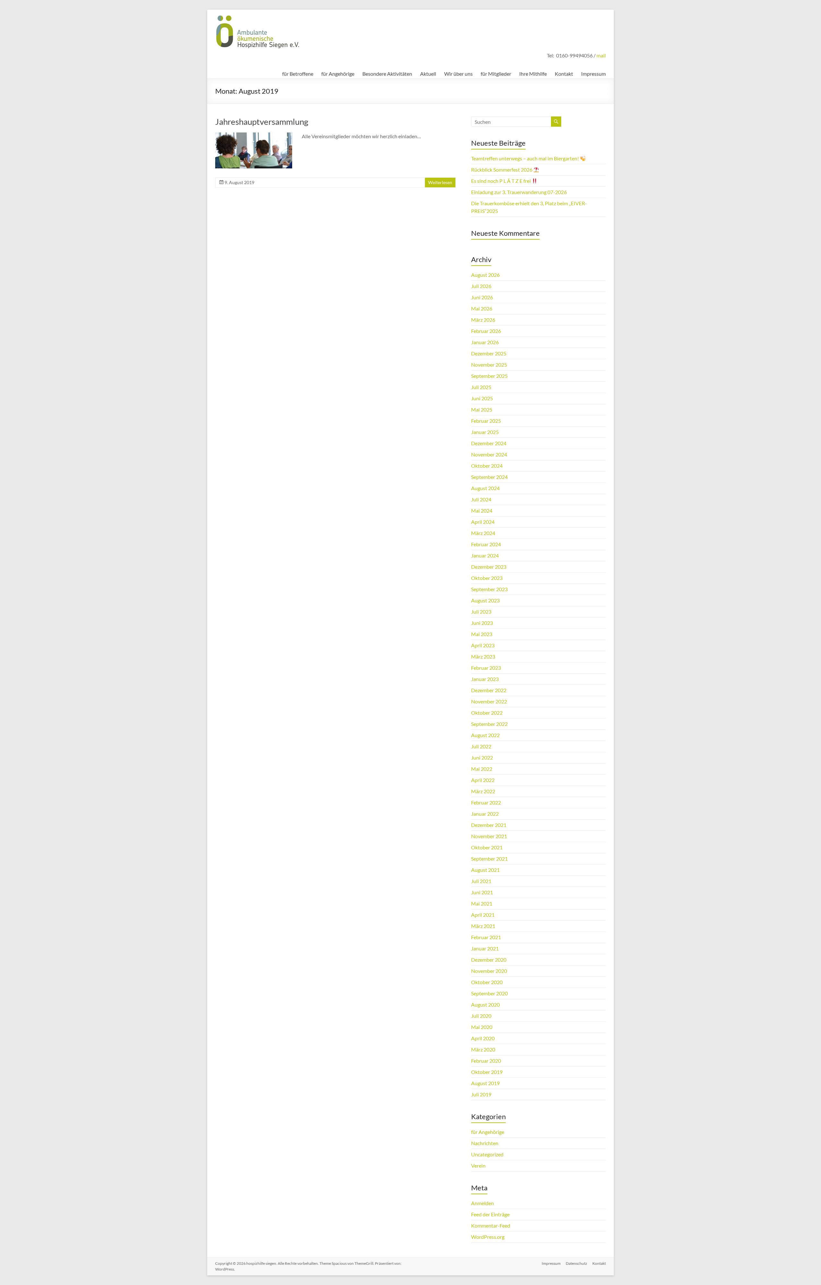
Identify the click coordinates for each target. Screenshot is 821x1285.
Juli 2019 (481, 1094)
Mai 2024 (481, 510)
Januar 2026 (485, 342)
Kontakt (564, 74)
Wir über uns (458, 74)
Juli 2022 (481, 746)
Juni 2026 (482, 297)
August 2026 (485, 275)
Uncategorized (487, 1154)
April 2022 (483, 780)
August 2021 (485, 870)
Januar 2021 (485, 948)
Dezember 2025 (488, 353)
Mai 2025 (481, 409)
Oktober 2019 (487, 1072)
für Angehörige (337, 74)
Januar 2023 (485, 679)
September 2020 (489, 993)
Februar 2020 (486, 1061)
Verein (478, 1165)
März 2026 (483, 320)
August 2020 (485, 1004)
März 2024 (483, 533)
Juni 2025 (482, 398)
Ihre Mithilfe (533, 74)
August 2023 (485, 600)
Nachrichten (484, 1143)
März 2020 (483, 1049)
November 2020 (489, 971)
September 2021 (489, 858)
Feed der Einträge (490, 1214)
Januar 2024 (485, 555)
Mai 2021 (481, 903)
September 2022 (489, 724)
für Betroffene (297, 74)
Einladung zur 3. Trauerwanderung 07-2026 (519, 192)
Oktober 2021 (487, 847)
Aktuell (428, 74)
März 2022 (483, 791)
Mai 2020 (481, 1027)
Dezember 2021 (488, 825)
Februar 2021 (486, 937)
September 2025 (489, 376)
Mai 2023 (481, 634)
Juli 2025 (481, 387)
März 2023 (483, 656)
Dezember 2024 (488, 443)
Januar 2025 (485, 432)
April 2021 (483, 915)
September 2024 (489, 477)
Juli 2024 (481, 499)
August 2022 (485, 735)
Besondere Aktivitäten (387, 74)
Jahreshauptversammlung (261, 121)
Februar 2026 (486, 331)
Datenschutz (576, 1263)
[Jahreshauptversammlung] (253, 135)
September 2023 (489, 589)
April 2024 (483, 522)
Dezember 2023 (488, 567)
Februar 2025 (486, 421)
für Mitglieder (496, 74)
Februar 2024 (486, 544)
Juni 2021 (482, 892)
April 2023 (483, 645)
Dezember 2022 (488, 690)
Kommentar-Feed (490, 1225)
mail (601, 55)
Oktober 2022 (487, 713)
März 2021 (483, 926)
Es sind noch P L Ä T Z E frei (501, 181)
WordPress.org (487, 1237)
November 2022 (489, 701)
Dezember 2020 (488, 960)
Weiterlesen (440, 182)
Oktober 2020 (487, 982)
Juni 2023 (482, 623)
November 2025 (489, 365)
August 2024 (485, 488)
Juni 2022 (482, 757)
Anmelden (482, 1203)
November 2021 (489, 836)
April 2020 (483, 1038)
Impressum (593, 74)
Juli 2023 (481, 611)
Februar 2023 (486, 668)
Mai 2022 (481, 769)
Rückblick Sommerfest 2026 (502, 169)
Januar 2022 (485, 814)
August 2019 (485, 1083)
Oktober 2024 (487, 466)
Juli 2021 (481, 881)
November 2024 (489, 454)
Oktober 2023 (487, 578)
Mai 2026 (481, 308)
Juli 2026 (481, 286)
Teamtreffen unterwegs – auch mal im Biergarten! (525, 158)
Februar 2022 (486, 802)
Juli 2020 (481, 1016)
